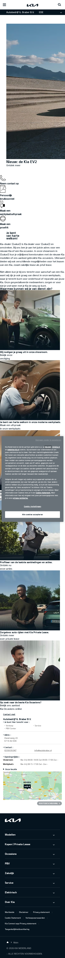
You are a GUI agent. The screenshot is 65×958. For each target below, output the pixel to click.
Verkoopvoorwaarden (35, 918)
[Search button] (59, 4)
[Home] (7, 942)
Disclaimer (23, 912)
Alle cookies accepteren (32, 515)
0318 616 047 (10, 750)
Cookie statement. (43, 493)
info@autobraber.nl (43, 750)
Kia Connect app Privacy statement (20, 923)
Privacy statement (41, 912)
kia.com (48, 447)
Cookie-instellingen (32, 507)
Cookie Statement (13, 918)
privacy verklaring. (20, 498)
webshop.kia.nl (13, 450)
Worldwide (9, 912)
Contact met (9, 714)
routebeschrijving (48, 803)
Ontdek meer (13, 165)
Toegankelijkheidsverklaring (17, 929)
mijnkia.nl (56, 447)
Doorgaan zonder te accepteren (48, 440)
